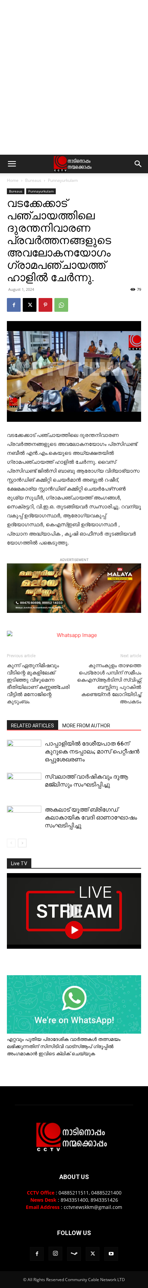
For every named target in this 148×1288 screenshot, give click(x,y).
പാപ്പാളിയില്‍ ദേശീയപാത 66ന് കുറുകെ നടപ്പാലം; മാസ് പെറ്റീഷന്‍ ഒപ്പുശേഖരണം (92, 751)
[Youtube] (111, 1254)
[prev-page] (11, 843)
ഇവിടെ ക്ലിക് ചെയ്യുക (67, 1053)
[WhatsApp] (61, 305)
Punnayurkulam (63, 180)
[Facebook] (14, 305)
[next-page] (22, 843)
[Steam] (74, 1254)
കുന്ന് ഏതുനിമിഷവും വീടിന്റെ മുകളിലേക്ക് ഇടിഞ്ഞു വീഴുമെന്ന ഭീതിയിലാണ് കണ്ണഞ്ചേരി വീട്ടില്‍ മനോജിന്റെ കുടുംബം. (38, 683)
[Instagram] (55, 1254)
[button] (12, 164)
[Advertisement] (74, 77)
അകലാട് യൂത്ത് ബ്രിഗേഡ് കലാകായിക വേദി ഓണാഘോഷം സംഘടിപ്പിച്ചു (91, 817)
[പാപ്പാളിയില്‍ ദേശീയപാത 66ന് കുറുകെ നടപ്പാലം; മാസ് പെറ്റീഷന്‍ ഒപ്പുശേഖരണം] (24, 752)
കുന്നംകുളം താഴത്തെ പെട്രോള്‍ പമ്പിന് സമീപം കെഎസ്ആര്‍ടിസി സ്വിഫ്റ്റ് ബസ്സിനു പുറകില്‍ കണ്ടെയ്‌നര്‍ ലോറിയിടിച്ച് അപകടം (109, 683)
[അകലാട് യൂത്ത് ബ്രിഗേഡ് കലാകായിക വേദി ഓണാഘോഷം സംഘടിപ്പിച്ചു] (24, 819)
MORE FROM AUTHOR (86, 725)
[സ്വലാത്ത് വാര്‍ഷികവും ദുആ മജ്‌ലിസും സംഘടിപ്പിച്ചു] (24, 785)
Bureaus (33, 180)
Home (13, 180)
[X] (29, 305)
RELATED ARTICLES (32, 725)
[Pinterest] (45, 305)
